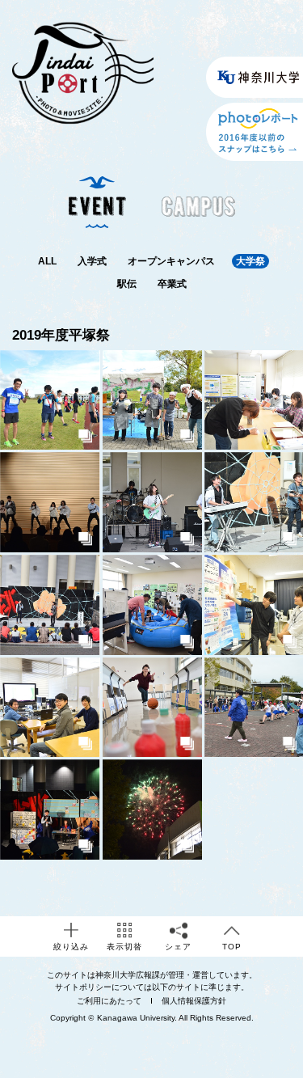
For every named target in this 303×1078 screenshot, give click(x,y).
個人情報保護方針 (194, 1000)
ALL (47, 261)
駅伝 (127, 284)
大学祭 (250, 261)
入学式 (92, 261)
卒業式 (172, 284)
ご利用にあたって (109, 1000)
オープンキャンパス (171, 261)
